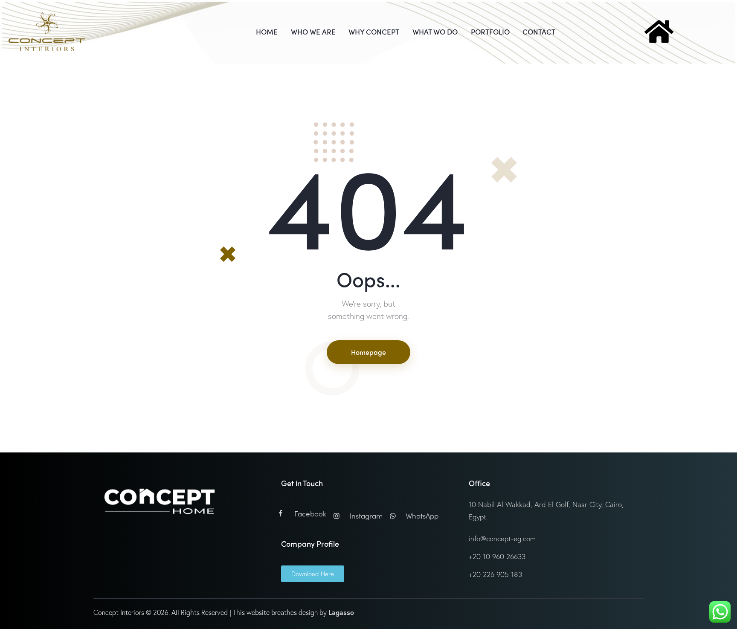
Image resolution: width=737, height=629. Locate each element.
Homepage (368, 352)
